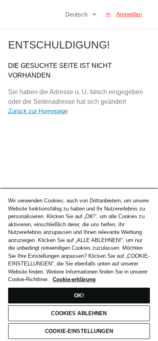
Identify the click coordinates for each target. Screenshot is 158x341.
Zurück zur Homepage (38, 110)
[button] (108, 14)
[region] (79, 264)
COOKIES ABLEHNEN (79, 313)
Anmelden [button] (129, 14)
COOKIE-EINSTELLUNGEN (79, 331)
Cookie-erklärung (74, 279)
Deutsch (77, 14)
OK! (78, 296)
